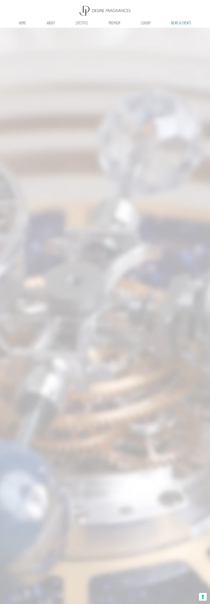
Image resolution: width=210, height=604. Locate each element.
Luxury (146, 23)
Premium (114, 23)
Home (22, 23)
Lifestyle (82, 23)
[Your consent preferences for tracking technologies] (203, 597)
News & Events (181, 23)
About (51, 23)
